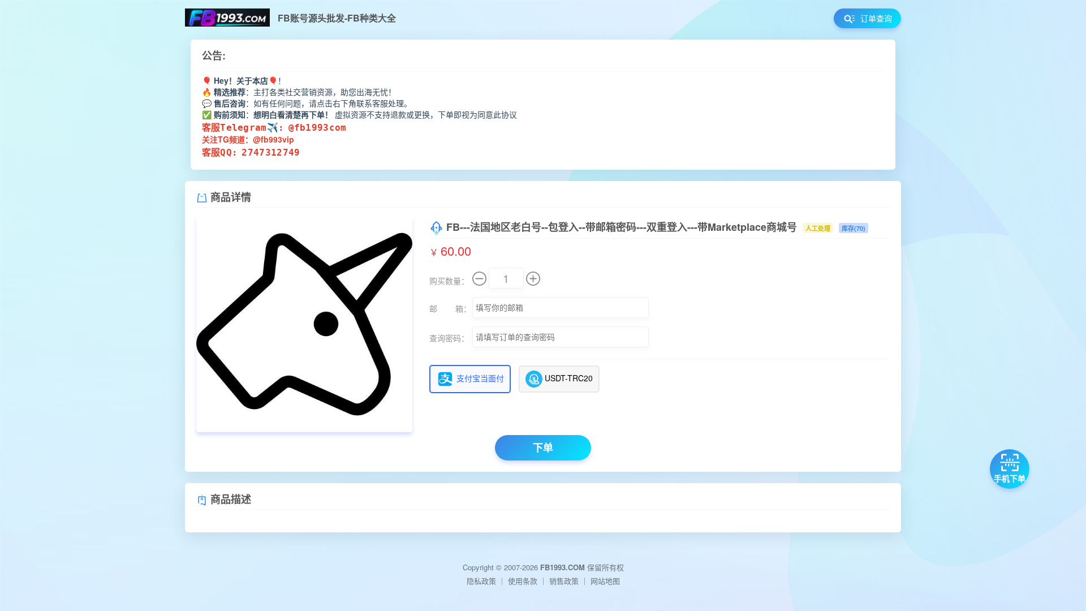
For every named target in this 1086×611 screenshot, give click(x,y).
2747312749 (271, 152)
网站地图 (605, 580)
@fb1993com (317, 127)
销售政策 (564, 580)
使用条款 (522, 580)
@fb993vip (273, 139)
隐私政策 (481, 580)
